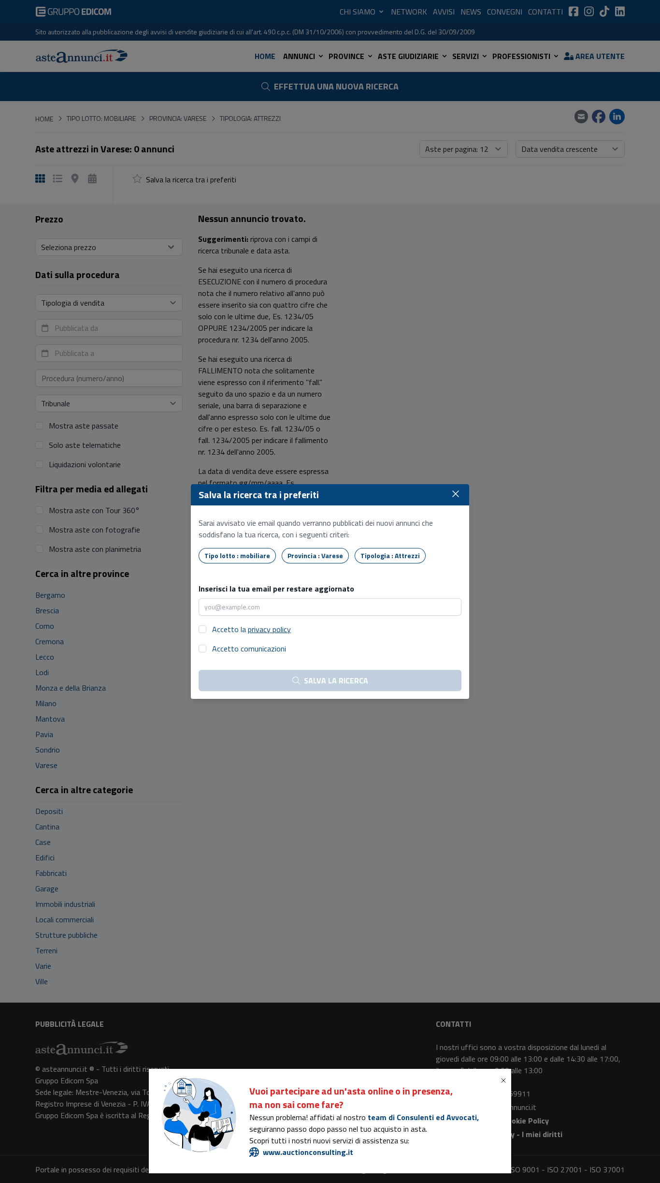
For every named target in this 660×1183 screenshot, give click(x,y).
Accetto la (251, 629)
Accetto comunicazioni (249, 648)
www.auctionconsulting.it (308, 1152)
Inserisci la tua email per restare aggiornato (276, 588)
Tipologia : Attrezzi (390, 555)
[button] (505, 1080)
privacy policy (269, 629)
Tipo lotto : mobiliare (237, 555)
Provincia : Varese (315, 555)
